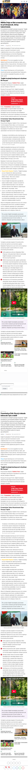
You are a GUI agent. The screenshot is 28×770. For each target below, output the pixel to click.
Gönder (4, 388)
